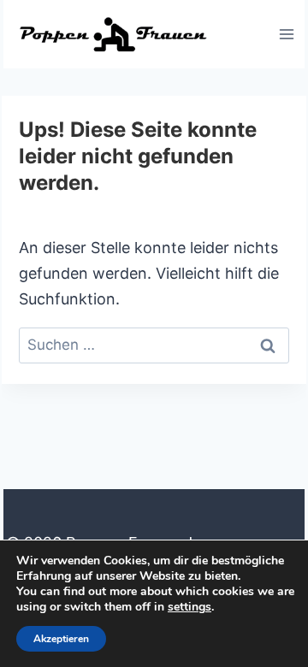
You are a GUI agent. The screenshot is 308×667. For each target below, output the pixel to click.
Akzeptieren (61, 639)
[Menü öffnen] (286, 34)
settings (189, 607)
